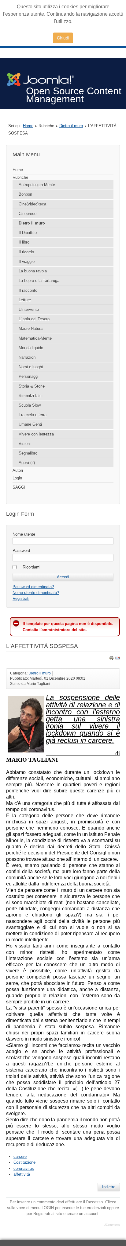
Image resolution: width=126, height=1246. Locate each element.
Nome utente (24, 534)
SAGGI (19, 487)
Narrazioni (27, 357)
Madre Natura (31, 328)
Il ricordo (26, 252)
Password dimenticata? (33, 586)
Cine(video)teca (32, 204)
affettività (21, 1174)
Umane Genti (30, 424)
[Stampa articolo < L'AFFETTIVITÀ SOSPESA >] (112, 659)
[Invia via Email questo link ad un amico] (117, 659)
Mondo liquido (31, 348)
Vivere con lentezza (36, 434)
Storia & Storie (32, 386)
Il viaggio (27, 261)
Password (21, 550)
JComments (112, 1224)
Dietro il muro (71, 125)
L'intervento (29, 309)
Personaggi (29, 376)
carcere (20, 1156)
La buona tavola (33, 271)
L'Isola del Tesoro (34, 319)
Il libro (24, 242)
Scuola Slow (30, 405)
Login (17, 478)
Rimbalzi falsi (31, 395)
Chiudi (63, 37)
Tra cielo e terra (32, 414)
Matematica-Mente (35, 338)
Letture (25, 300)
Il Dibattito (28, 232)
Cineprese (27, 213)
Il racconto (28, 290)
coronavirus (23, 1168)
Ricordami (31, 567)
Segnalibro (28, 453)
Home (28, 125)
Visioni (25, 443)
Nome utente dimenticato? (36, 592)
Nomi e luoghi (31, 367)
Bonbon (25, 194)
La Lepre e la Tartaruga (39, 280)
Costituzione (24, 1162)
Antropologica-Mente (37, 184)
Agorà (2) (27, 462)
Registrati (21, 598)
